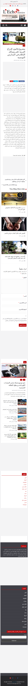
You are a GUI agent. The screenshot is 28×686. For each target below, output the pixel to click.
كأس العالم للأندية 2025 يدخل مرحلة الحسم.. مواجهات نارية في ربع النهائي (15, 180)
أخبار (24, 45)
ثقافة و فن (24, 486)
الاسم (25, 296)
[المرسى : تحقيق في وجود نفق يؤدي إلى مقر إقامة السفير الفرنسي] (14, 242)
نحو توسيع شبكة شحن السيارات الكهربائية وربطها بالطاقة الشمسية (14, 385)
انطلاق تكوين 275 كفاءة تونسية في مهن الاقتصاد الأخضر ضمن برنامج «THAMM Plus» (10, 436)
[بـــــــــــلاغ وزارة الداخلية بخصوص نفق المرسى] (14, 193)
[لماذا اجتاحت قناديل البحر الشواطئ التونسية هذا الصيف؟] (22, 411)
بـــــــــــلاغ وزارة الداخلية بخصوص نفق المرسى (15, 208)
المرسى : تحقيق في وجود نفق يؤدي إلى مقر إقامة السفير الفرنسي (15, 257)
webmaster (16, 60)
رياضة (25, 498)
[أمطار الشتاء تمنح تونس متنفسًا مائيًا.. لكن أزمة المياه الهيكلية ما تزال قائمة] (22, 428)
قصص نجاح (24, 500)
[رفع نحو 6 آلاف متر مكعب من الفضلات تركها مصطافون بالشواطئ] (22, 419)
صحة (26, 493)
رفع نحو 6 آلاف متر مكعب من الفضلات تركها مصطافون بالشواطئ (11, 418)
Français (25, 504)
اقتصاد (25, 480)
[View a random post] (3, 25)
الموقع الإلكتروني (23, 309)
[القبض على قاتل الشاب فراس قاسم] (14, 218)
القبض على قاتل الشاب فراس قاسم (15, 233)
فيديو (26, 502)
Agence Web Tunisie (18, 683)
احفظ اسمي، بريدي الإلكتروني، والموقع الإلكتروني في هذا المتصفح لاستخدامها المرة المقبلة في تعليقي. (15, 319)
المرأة (25, 495)
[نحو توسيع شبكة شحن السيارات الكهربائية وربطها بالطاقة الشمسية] (14, 371)
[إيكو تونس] (25, 25)
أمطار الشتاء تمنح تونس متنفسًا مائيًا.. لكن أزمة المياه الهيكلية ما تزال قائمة (10, 427)
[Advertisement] (14, 71)
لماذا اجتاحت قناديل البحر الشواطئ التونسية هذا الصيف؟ (10, 410)
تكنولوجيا (25, 482)
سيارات (25, 484)
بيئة (21, 379)
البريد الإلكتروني (22, 303)
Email (25, 634)
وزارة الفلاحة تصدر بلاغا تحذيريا (10, 184)
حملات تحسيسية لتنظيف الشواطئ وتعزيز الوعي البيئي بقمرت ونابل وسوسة (10, 402)
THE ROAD (12, 683)
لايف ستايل (24, 489)
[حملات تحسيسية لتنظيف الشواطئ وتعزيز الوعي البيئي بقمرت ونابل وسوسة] (22, 403)
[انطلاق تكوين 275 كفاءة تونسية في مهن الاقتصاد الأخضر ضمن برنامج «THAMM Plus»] (22, 437)
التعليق (25, 277)
